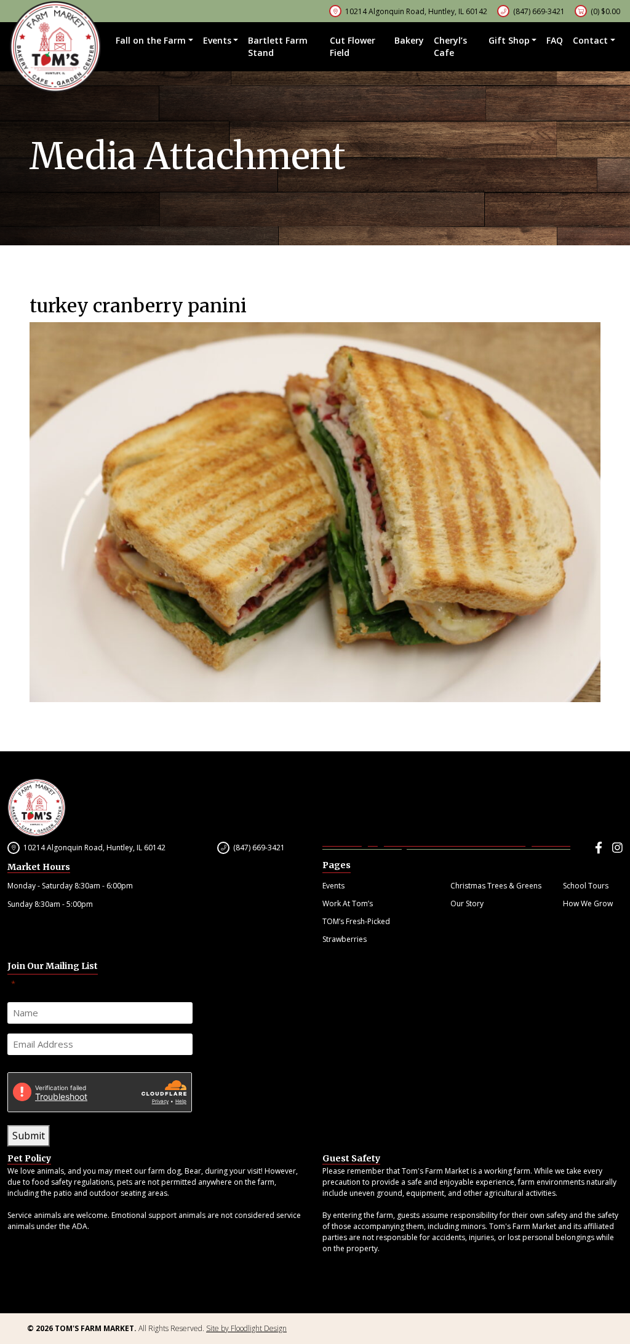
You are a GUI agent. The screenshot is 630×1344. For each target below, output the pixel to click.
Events (217, 40)
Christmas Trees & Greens (495, 885)
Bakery (409, 40)
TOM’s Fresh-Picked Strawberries (356, 930)
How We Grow (588, 903)
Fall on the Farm (151, 40)
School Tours (585, 885)
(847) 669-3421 (539, 11)
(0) (605, 11)
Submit (28, 1135)
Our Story (467, 903)
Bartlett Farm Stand (278, 46)
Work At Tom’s (347, 903)
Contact (590, 40)
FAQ (554, 40)
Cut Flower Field (352, 46)
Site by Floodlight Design (246, 1328)
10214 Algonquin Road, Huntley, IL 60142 (94, 847)
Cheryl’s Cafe (450, 46)
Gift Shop (509, 40)
